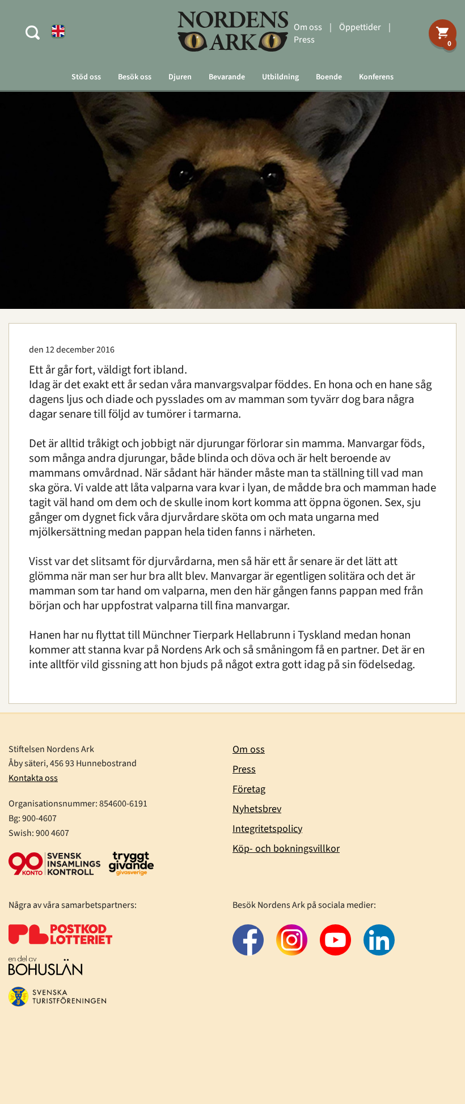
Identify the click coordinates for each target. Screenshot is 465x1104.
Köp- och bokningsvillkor (286, 849)
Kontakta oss (33, 778)
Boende (329, 77)
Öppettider (360, 27)
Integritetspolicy (267, 829)
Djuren (180, 77)
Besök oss (134, 77)
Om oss (308, 27)
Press (304, 39)
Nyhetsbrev (256, 809)
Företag (248, 789)
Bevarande (227, 77)
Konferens (376, 77)
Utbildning (280, 77)
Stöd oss (86, 77)
